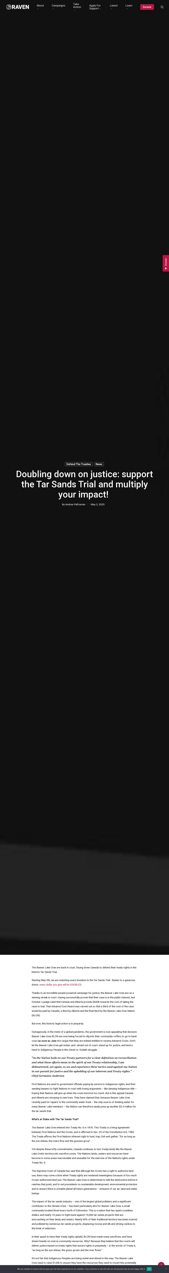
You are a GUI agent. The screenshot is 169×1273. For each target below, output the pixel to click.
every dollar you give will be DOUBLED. (61, 985)
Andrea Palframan (75, 504)
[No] (165, 1269)
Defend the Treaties (79, 464)
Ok (149, 1269)
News (99, 464)
